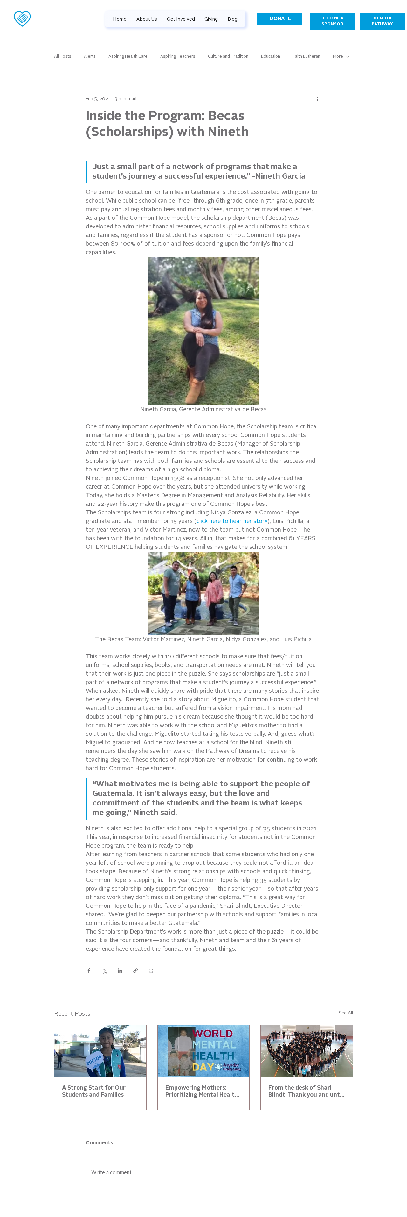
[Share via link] (136, 971)
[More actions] (317, 99)
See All (346, 1013)
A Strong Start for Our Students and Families (94, 1091)
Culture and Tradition (228, 56)
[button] (211, 19)
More (338, 56)
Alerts (90, 56)
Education (270, 56)
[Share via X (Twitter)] (104, 971)
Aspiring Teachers (177, 56)
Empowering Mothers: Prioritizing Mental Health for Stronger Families (201, 1092)
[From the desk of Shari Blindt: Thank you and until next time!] (307, 1051)
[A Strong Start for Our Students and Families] (100, 1051)
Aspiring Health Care (128, 56)
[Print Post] (151, 971)
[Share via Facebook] (89, 971)
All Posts (62, 56)
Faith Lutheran (306, 56)
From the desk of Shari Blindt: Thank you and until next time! (305, 1092)
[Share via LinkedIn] (120, 971)
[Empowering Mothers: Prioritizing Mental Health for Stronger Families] (204, 1051)
